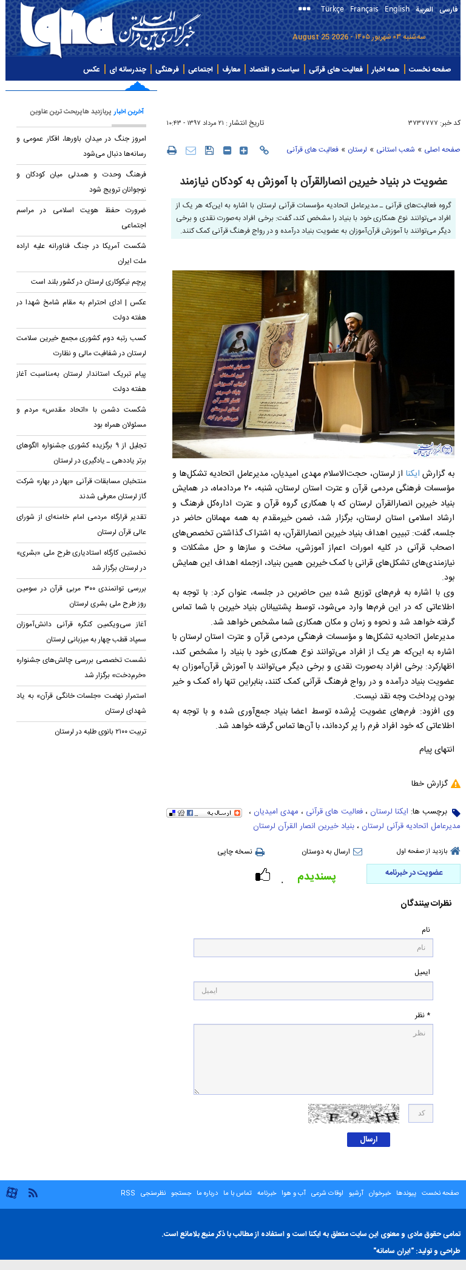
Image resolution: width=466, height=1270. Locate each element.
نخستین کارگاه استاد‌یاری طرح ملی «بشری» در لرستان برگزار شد (81, 560)
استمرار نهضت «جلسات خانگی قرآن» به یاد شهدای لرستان (81, 703)
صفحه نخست (430, 70)
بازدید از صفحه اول (422, 851)
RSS (128, 1193)
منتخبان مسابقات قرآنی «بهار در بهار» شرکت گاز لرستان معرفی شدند (81, 489)
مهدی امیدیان (276, 811)
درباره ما (207, 1193)
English (397, 8)
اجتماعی (200, 70)
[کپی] (264, 150)
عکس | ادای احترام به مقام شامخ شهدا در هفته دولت (81, 310)
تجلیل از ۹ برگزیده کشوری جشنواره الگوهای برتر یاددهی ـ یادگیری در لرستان (81, 453)
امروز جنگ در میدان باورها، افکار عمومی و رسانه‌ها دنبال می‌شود (81, 146)
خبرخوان (380, 1193)
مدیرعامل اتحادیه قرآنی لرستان (411, 826)
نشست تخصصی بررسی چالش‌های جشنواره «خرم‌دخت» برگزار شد (81, 667)
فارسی (448, 10)
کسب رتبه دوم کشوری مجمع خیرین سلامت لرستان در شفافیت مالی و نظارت (81, 345)
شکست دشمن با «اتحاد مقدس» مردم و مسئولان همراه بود (81, 417)
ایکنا (411, 474)
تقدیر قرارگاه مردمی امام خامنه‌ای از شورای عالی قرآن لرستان (81, 524)
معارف (231, 70)
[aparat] (11, 1197)
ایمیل (422, 973)
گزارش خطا (429, 784)
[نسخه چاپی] (171, 150)
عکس (91, 70)
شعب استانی (395, 150)
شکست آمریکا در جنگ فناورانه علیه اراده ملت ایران (81, 253)
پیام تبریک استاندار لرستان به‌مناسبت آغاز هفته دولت (81, 381)
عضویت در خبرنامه (413, 873)
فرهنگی (167, 70)
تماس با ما (237, 1193)
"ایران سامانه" (393, 1251)
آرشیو (355, 1193)
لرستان (357, 150)
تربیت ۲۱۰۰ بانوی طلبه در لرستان (100, 732)
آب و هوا (294, 1193)
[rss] (33, 1192)
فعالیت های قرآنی (336, 70)
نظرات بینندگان (425, 904)
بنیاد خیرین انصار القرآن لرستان (303, 826)
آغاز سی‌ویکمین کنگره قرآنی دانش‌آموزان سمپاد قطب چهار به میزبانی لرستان (81, 632)
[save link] (209, 150)
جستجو (180, 1193)
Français (364, 8)
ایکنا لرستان (389, 811)
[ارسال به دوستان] (191, 150)
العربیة (424, 10)
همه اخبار (386, 70)
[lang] (306, 10)
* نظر (422, 1016)
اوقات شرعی (326, 1193)
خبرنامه (266, 1193)
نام (426, 930)
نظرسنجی (153, 1193)
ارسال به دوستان (326, 852)
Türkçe (332, 8)
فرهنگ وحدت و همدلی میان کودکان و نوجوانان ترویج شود (81, 182)
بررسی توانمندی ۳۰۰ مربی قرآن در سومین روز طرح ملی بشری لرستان (81, 596)
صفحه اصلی (442, 150)
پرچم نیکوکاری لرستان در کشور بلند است (88, 282)
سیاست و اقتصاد (274, 70)
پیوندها (406, 1193)
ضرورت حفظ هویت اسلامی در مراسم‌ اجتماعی (81, 218)
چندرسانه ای (127, 70)
